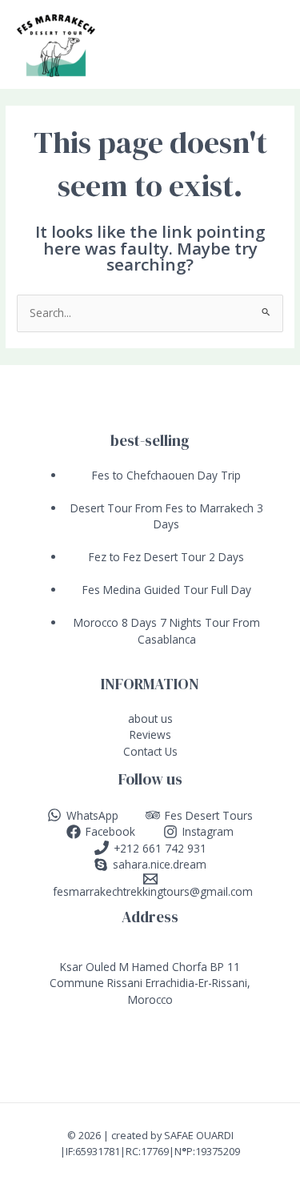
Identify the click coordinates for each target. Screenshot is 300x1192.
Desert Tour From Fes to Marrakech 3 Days (166, 516)
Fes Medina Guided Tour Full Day (166, 589)
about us (150, 718)
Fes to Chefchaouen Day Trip (166, 475)
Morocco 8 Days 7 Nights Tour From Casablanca (167, 631)
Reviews (150, 734)
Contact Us (150, 751)
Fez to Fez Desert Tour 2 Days (166, 556)
